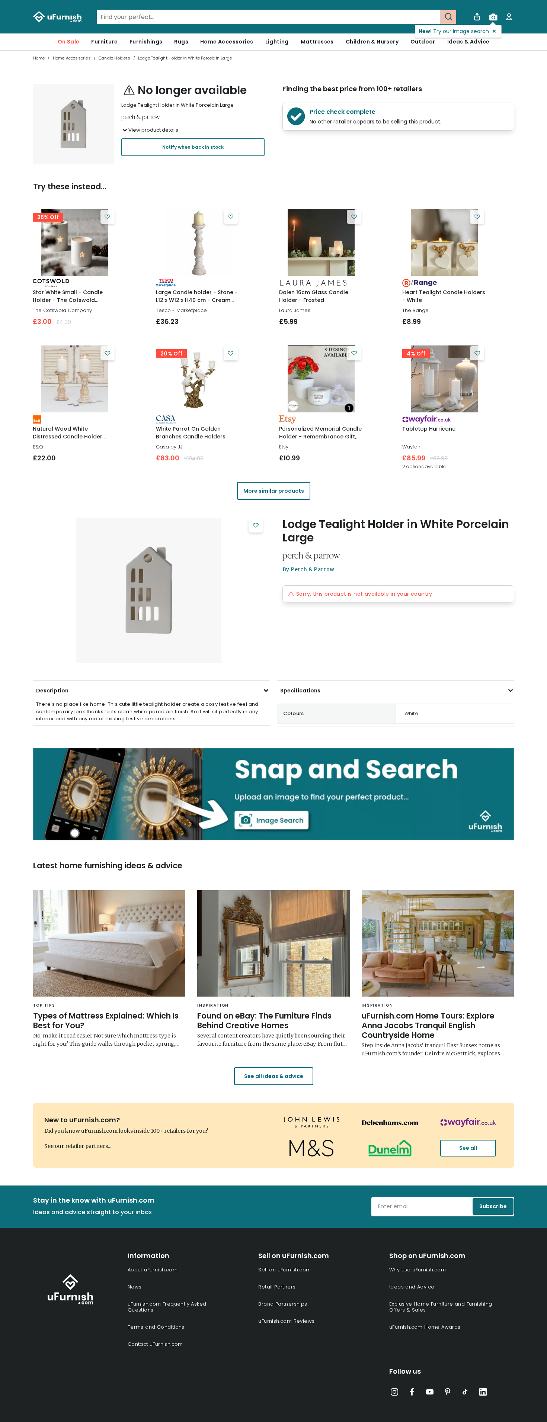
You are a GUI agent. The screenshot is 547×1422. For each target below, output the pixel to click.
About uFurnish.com (152, 1269)
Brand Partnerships (282, 1303)
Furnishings (145, 41)
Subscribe (493, 1206)
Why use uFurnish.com (417, 1269)
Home (39, 58)
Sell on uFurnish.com (284, 1269)
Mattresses (317, 41)
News (135, 1286)
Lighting (277, 41)
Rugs (181, 41)
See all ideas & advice (273, 1076)
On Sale (69, 41)
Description (52, 690)
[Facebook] (412, 1393)
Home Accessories (226, 41)
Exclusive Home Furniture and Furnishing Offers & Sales (440, 1306)
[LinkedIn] (483, 1393)
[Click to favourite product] (107, 217)
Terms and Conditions (156, 1327)
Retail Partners (276, 1286)
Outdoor (422, 41)
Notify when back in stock (193, 147)
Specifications (300, 690)
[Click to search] (448, 17)
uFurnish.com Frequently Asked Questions (167, 1306)
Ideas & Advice (468, 41)
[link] (74, 242)
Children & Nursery (372, 41)
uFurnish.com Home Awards (425, 1327)
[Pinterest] (447, 1393)
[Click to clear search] (433, 17)
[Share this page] (477, 16)
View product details (153, 129)
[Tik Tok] (465, 1393)
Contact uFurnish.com (155, 1344)
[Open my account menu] (509, 16)
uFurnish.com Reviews (286, 1321)
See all (468, 1148)
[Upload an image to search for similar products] (493, 17)
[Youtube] (430, 1393)
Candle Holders (114, 58)
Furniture (104, 41)
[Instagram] (394, 1393)
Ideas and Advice (411, 1286)
